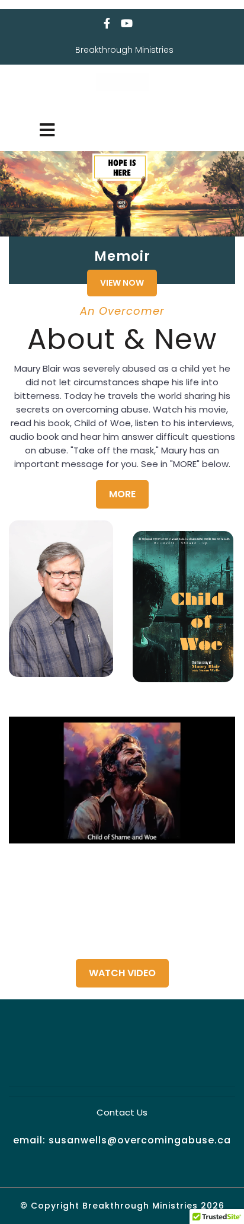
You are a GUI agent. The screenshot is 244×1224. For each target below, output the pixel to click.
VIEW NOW (122, 283)
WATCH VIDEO (122, 973)
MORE (122, 494)
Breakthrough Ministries (122, 103)
